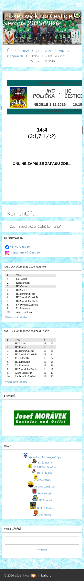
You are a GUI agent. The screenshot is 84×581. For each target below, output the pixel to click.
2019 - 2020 (44, 51)
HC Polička (45, 515)
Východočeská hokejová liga (45, 457)
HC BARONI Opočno (44, 467)
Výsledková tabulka (16, 317)
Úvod (9, 50)
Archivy (24, 51)
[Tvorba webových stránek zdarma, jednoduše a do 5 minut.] (33, 576)
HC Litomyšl (45, 493)
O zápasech (15, 56)
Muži (62, 51)
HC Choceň (45, 500)
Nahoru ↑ (47, 575)
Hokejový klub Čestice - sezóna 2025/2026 (40, 19)
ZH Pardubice (44, 472)
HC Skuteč (44, 479)
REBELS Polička (45, 508)
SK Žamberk (45, 462)
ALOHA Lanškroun (45, 486)
